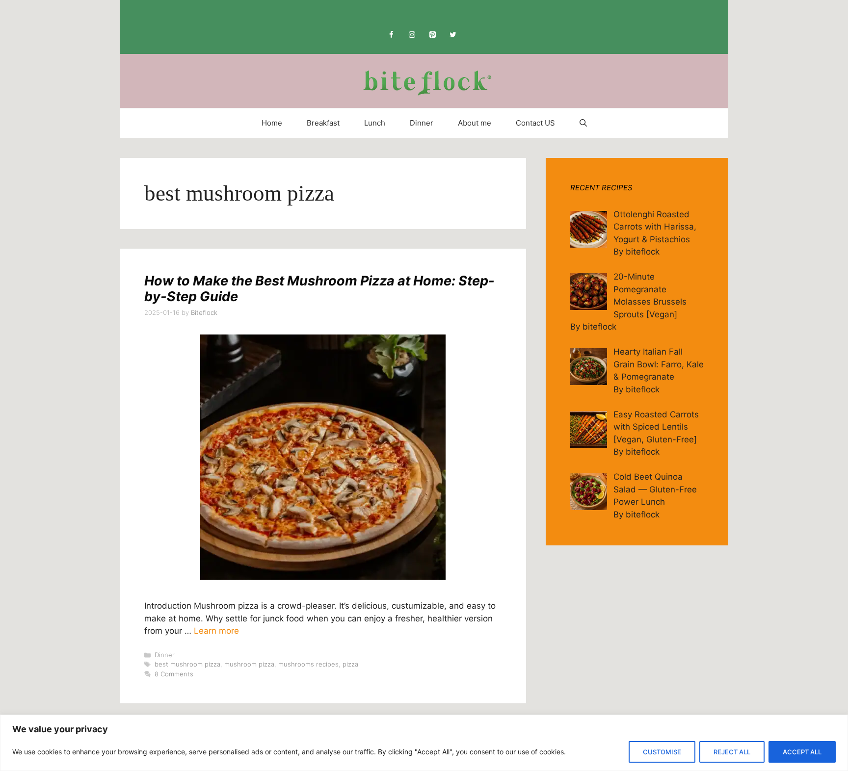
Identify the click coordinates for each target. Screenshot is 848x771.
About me (474, 123)
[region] (424, 743)
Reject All (732, 752)
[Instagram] (411, 35)
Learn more (216, 631)
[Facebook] (391, 35)
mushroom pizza (249, 664)
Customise (662, 752)
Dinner (421, 123)
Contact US (535, 123)
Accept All (802, 752)
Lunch (374, 123)
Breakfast (323, 123)
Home (272, 123)
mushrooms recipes (308, 664)
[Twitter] (453, 35)
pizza (350, 664)
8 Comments (174, 674)
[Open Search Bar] (583, 123)
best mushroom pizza (187, 664)
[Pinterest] (432, 35)
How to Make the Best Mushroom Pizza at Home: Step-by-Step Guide (319, 289)
